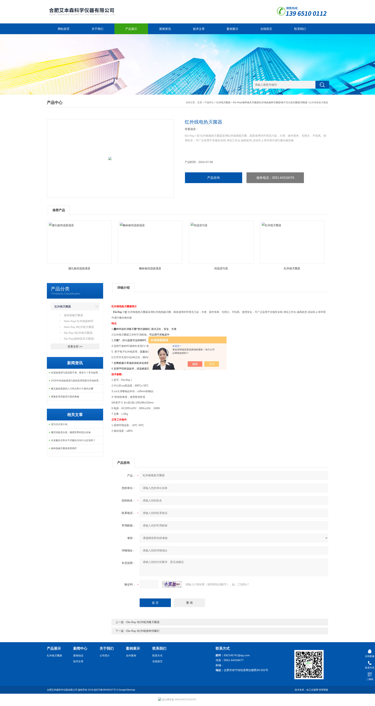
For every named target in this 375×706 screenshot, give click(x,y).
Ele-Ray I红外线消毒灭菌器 (143, 622)
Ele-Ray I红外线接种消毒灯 (143, 630)
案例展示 (232, 28)
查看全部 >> (75, 346)
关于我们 (97, 28)
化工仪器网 (312, 689)
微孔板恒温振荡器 (79, 268)
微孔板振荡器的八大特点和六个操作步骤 (72, 388)
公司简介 (105, 655)
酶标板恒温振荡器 (150, 268)
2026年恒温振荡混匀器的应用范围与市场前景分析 (77, 380)
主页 (199, 102)
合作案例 (131, 655)
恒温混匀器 (221, 268)
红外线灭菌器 (223, 102)
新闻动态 (78, 655)
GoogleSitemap (127, 689)
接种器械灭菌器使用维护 (64, 448)
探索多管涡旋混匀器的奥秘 (65, 396)
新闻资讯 (165, 28)
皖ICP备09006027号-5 (106, 689)
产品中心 (209, 102)
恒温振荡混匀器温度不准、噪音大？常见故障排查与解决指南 (77, 372)
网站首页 (64, 28)
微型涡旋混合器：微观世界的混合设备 (71, 432)
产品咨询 (213, 177)
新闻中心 (80, 648)
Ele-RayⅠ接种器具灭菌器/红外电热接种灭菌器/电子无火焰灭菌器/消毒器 (270, 102)
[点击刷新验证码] (172, 584)
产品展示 (131, 28)
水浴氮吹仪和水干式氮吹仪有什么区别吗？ (73, 440)
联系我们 (300, 28)
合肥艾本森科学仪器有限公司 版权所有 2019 (70, 689)
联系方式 (157, 655)
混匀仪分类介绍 (59, 424)
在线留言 (266, 28)
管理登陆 (323, 689)
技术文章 (199, 28)
